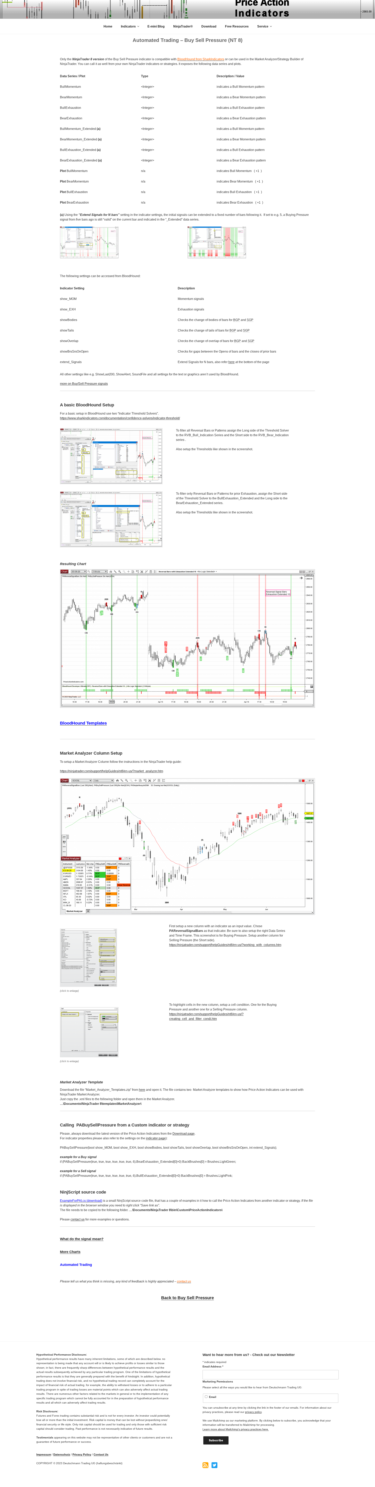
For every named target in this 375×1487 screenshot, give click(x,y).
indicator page (156, 1138)
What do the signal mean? (82, 1239)
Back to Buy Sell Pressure (187, 1297)
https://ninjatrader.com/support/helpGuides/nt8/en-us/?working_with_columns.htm (225, 944)
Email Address (213, 1366)
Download (208, 26)
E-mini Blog (156, 26)
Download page (183, 1133)
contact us (78, 1219)
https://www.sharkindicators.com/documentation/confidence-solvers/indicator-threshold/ (120, 418)
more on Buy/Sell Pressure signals (84, 383)
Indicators (128, 26)
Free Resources (237, 26)
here (231, 362)
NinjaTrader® (183, 26)
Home (108, 26)
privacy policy (253, 1411)
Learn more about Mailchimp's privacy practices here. (236, 1429)
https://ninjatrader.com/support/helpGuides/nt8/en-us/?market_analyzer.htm (111, 771)
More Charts (70, 1252)
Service (262, 26)
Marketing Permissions (218, 1381)
